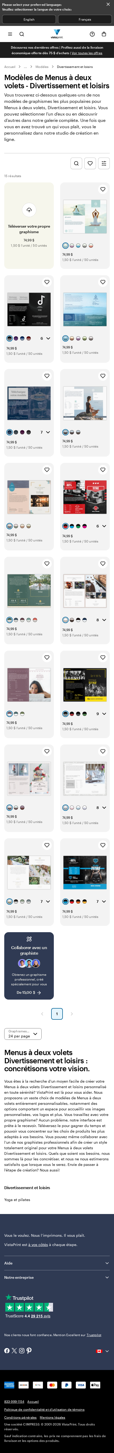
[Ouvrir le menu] (10, 34)
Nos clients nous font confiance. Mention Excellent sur (52, 1335)
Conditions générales (20, 1417)
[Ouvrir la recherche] (22, 34)
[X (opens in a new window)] (14, 1351)
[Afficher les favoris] (90, 163)
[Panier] (104, 34)
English (29, 19)
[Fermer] (108, 4)
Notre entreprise (19, 1277)
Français (85, 19)
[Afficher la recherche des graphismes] (76, 163)
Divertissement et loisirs (75, 66)
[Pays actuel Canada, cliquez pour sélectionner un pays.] (103, 1351)
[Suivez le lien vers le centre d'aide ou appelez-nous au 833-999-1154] (92, 34)
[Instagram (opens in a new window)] (21, 1351)
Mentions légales (52, 1417)
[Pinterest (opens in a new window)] (29, 1351)
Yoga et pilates (17, 1199)
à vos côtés (38, 1244)
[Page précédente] (42, 1014)
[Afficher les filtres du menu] (104, 163)
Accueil (9, 66)
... (25, 67)
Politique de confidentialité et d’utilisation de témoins (44, 1409)
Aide (8, 1263)
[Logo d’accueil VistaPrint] (57, 34)
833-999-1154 (14, 1401)
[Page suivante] (72, 1014)
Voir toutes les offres (87, 53)
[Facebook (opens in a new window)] (7, 1351)
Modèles (42, 66)
